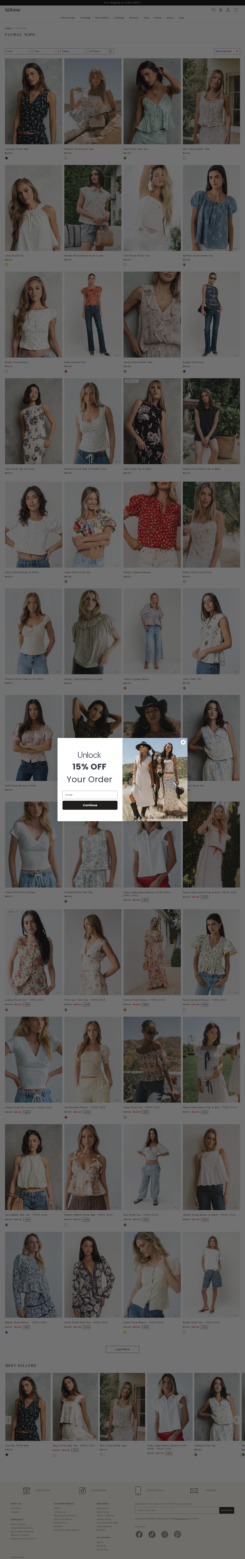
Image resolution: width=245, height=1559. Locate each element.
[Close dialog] (183, 742)
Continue (90, 805)
